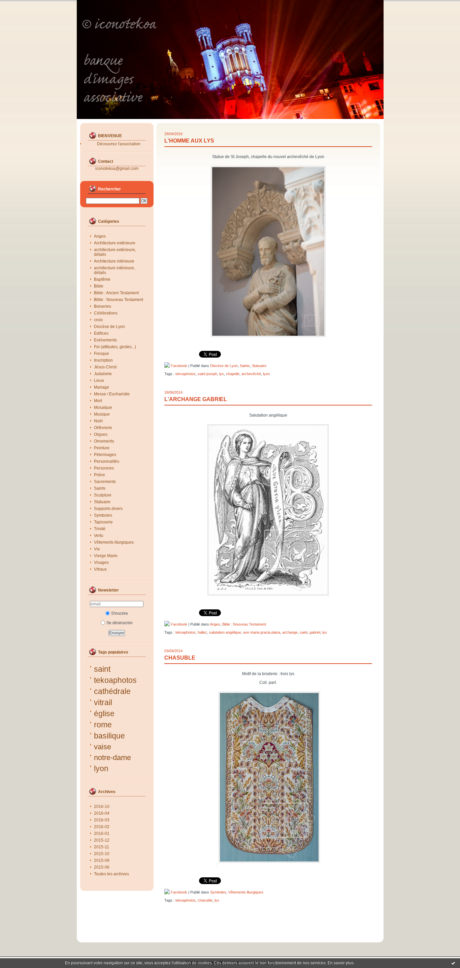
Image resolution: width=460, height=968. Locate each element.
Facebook (178, 366)
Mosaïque (103, 407)
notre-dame (112, 757)
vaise (102, 747)
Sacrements (105, 481)
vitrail (103, 702)
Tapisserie (103, 522)
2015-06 (101, 867)
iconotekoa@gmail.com (116, 168)
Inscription (103, 360)
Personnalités (106, 461)
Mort (98, 400)
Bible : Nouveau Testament (118, 299)
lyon (101, 768)
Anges (100, 236)
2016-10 (101, 806)
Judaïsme (103, 373)
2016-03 (101, 820)
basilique (109, 735)
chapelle (232, 374)
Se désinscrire (119, 623)
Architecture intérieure (114, 261)
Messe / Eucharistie (112, 394)
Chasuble (179, 658)
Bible (98, 286)
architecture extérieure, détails (115, 252)
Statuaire (102, 502)
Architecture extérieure (114, 243)
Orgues (100, 434)
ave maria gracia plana (261, 632)
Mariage (101, 387)
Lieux (99, 380)
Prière (99, 475)
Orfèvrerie (103, 427)
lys (221, 374)
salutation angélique (225, 632)
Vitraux (100, 569)
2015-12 (101, 840)
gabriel (314, 632)
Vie (97, 549)
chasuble (205, 900)
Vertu (98, 535)
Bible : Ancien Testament (116, 293)
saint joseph (207, 374)
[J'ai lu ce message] (453, 963)
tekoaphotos (115, 680)
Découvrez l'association (118, 144)
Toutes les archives (111, 874)
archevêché (251, 374)
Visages (101, 562)
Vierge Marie (106, 555)
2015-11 (101, 847)
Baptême (102, 279)
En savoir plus (341, 963)
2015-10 (101, 853)
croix (98, 319)
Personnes (104, 468)
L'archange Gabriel (195, 399)
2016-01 (101, 833)
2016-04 (101, 813)
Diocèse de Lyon (109, 326)
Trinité (99, 528)
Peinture (101, 448)
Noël (98, 421)
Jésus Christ (105, 367)
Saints (99, 488)
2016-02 (101, 826)
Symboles (103, 515)
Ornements (104, 441)
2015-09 (101, 860)
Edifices (101, 333)
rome (103, 724)
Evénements (105, 340)
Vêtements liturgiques (114, 542)
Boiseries (102, 306)
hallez (202, 632)
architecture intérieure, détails (114, 270)
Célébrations (106, 313)
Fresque (101, 353)
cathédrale (112, 691)
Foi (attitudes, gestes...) (115, 346)
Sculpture (102, 495)
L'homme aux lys (189, 141)
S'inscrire (119, 613)
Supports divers (108, 508)
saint (102, 669)
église (104, 713)
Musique (102, 414)
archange (290, 632)
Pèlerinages (105, 454)
